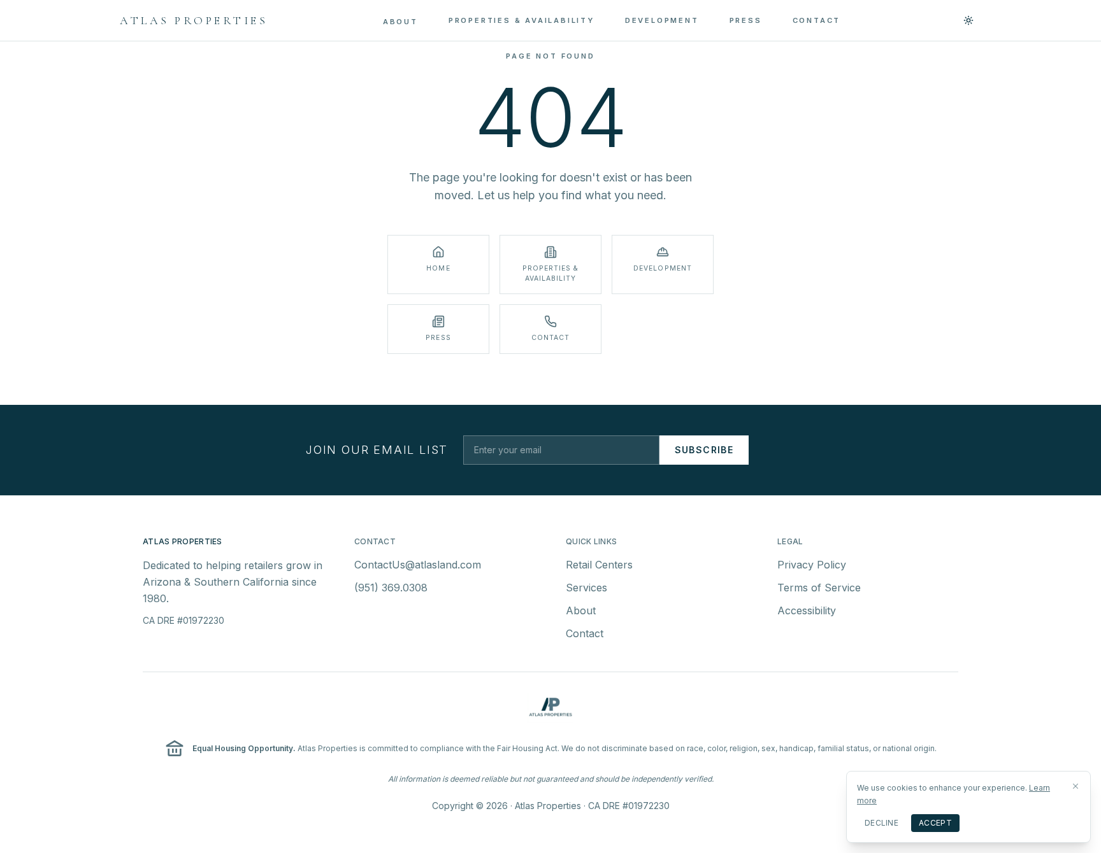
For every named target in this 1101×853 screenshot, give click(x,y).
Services (586, 587)
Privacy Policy (811, 564)
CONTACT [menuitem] (817, 20)
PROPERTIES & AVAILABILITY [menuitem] (521, 20)
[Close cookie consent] (1075, 786)
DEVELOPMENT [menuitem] (662, 20)
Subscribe (704, 449)
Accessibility (806, 610)
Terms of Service (819, 587)
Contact (584, 633)
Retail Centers (599, 564)
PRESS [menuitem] (746, 20)
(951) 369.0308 (391, 587)
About (581, 610)
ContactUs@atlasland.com (417, 564)
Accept (935, 823)
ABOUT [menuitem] (400, 21)
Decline (881, 823)
